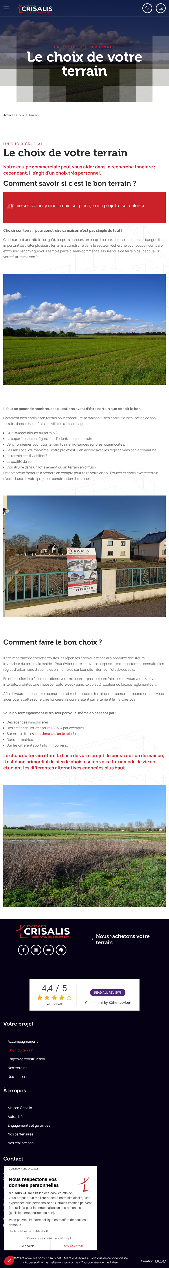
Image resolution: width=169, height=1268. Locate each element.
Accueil (8, 115)
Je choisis (27, 1246)
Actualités (16, 1116)
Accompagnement (23, 1041)
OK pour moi (73, 1246)
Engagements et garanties (29, 1125)
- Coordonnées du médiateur (98, 1262)
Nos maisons (18, 1076)
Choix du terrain (20, 1050)
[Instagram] (36, 950)
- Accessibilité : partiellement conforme (50, 1262)
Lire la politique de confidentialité (28, 1231)
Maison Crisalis (20, 1107)
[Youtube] (48, 950)
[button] (6, 8)
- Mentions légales (74, 1258)
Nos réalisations (20, 1142)
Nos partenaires (20, 1134)
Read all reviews (107, 992)
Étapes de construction (26, 1059)
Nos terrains (17, 1067)
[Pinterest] (61, 950)
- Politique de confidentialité (108, 1258)
